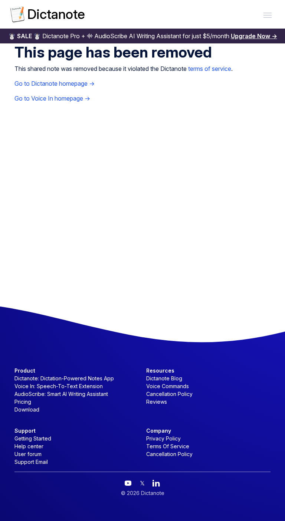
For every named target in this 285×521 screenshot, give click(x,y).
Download (26, 409)
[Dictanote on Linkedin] (156, 483)
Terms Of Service (167, 446)
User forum (28, 454)
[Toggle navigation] (267, 14)
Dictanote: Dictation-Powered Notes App (64, 378)
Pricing (22, 402)
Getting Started (32, 438)
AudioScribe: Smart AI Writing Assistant (61, 394)
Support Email (31, 462)
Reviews (156, 402)
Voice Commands (167, 386)
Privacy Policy (163, 438)
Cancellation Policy (169, 394)
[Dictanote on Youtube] (128, 483)
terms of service (209, 68)
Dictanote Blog (164, 378)
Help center (28, 446)
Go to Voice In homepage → (52, 98)
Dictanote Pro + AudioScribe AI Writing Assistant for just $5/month (142, 36)
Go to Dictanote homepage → (54, 83)
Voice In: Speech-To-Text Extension (58, 386)
